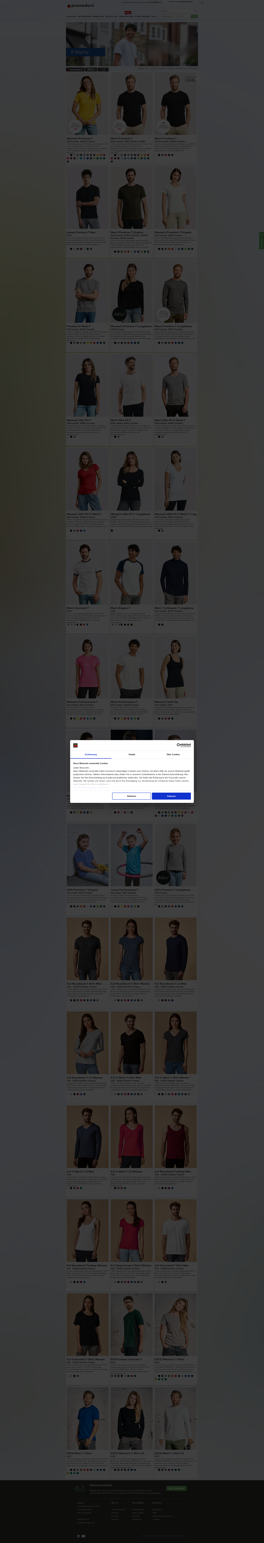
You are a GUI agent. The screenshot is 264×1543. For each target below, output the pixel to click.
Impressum (103, 787)
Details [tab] (132, 754)
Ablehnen (131, 796)
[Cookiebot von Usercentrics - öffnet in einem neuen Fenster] (179, 745)
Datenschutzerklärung (84, 787)
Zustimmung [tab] (91, 754)
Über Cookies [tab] (173, 754)
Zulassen (171, 796)
